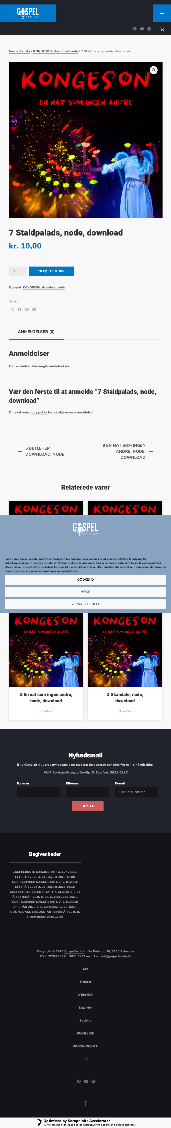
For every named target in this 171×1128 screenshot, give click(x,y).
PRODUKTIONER (85, 1047)
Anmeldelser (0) (36, 331)
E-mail (120, 783)
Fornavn (23, 783)
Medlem (85, 982)
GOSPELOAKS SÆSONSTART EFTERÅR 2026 (43, 912)
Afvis (85, 592)
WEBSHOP (85, 995)
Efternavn (73, 783)
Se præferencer (85, 604)
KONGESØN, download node (55, 51)
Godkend (85, 580)
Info (85, 1059)
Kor (85, 969)
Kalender (85, 1008)
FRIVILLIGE (85, 1034)
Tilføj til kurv (51, 271)
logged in (39, 412)
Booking (85, 1021)
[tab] (36, 332)
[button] (154, 70)
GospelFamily (19, 51)
